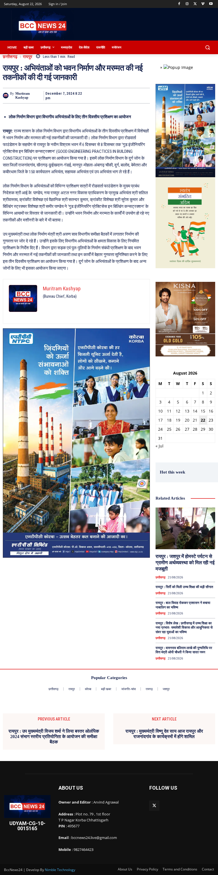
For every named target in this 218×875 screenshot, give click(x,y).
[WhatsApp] (130, 95)
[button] (207, 47)
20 (187, 420)
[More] (144, 95)
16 (211, 411)
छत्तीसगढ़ (10, 57)
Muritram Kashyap (22, 96)
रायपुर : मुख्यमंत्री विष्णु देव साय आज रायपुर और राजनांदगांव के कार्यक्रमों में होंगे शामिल (164, 734)
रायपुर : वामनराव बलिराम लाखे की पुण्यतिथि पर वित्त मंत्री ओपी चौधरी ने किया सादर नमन (184, 650)
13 (187, 411)
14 (195, 411)
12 (178, 411)
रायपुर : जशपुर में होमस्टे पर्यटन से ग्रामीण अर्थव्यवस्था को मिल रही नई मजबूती (185, 563)
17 (160, 420)
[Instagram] (187, 4)
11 (169, 411)
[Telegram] (117, 95)
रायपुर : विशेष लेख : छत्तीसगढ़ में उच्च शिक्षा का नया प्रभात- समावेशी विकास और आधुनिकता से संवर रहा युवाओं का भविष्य (184, 627)
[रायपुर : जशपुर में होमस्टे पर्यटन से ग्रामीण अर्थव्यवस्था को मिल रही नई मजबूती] (185, 528)
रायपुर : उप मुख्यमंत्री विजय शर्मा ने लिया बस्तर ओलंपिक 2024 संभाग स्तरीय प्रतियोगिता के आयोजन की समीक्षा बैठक (54, 736)
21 (195, 420)
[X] (195, 4)
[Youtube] (210, 4)
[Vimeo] (203, 4)
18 (169, 420)
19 (178, 420)
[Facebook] (179, 4)
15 (203, 411)
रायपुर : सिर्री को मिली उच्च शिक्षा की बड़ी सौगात (184, 587)
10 (160, 411)
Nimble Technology (60, 869)
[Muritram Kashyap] (6, 95)
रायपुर (28, 57)
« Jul (160, 446)
